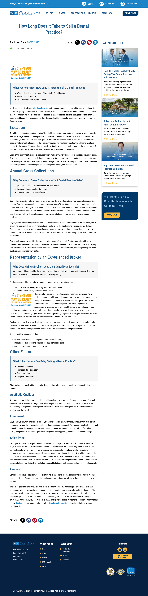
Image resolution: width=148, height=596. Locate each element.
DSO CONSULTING (78, 13)
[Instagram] (125, 549)
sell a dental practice (40, 108)
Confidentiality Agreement (67, 550)
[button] (84, 4)
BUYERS (62, 13)
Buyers (44, 558)
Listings (65, 555)
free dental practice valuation (56, 503)
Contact (19, 503)
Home (44, 549)
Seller (44, 553)
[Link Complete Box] (120, 73)
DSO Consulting (47, 562)
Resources (107, 13)
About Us (92, 13)
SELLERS (49, 13)
